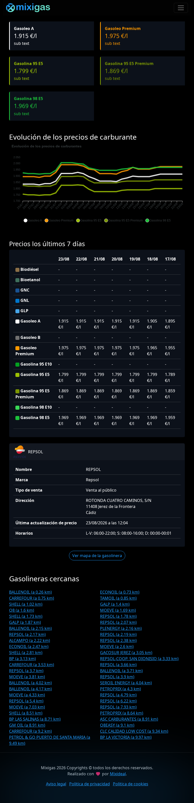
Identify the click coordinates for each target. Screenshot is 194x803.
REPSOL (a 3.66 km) (118, 664)
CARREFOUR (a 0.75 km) (31, 598)
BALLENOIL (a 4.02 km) (30, 683)
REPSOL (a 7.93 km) (118, 707)
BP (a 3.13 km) (22, 658)
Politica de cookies (130, 784)
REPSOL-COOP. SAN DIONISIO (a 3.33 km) (139, 658)
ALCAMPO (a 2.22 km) (29, 640)
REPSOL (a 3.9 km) (117, 677)
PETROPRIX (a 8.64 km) (121, 713)
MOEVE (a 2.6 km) (117, 646)
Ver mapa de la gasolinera (97, 555)
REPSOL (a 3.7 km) (26, 670)
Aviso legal (56, 784)
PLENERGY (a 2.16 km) (121, 628)
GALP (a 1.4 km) (115, 604)
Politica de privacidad (89, 784)
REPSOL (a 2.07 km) (118, 622)
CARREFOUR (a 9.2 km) (30, 731)
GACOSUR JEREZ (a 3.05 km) (126, 652)
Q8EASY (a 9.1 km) (117, 725)
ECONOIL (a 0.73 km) (119, 592)
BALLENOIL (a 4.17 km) (30, 689)
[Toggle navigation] (181, 8)
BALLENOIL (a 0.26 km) (30, 592)
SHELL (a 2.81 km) (25, 652)
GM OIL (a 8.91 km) (27, 725)
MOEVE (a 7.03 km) (27, 707)
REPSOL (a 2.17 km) (27, 634)
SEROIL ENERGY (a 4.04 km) (126, 683)
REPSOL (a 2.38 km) (118, 640)
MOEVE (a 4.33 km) (27, 695)
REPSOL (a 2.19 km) (118, 634)
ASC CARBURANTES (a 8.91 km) (129, 719)
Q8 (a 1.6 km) (21, 610)
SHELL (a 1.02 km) (25, 604)
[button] (32, 220)
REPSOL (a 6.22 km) (118, 701)
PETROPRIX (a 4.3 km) (120, 689)
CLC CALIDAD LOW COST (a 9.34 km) (134, 731)
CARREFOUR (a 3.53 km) (31, 664)
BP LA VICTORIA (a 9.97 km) (126, 737)
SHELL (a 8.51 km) (25, 713)
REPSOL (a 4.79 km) (118, 695)
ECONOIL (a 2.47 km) (28, 646)
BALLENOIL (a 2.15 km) (30, 628)
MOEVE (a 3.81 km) (27, 677)
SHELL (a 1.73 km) (25, 616)
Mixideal (118, 774)
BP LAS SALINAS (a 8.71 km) (35, 719)
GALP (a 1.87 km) (25, 622)
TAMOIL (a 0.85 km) (118, 598)
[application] (97, 183)
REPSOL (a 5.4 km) (26, 701)
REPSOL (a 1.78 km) (118, 616)
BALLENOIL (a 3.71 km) (121, 670)
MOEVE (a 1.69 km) (118, 610)
